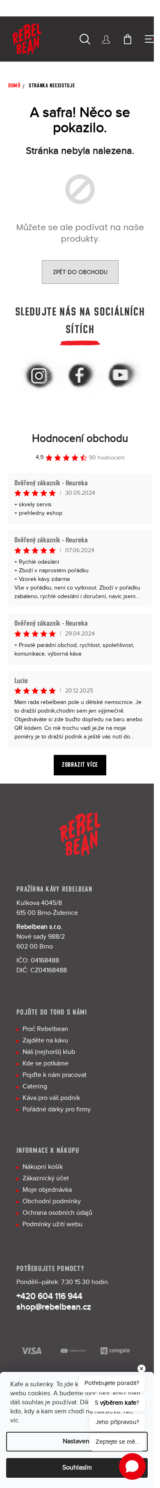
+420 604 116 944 (49, 1296)
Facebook (80, 375)
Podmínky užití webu (52, 1224)
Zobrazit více (80, 764)
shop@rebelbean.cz (53, 1307)
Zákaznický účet (46, 1178)
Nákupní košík (43, 1167)
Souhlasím (77, 1468)
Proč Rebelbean (45, 1029)
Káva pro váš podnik (51, 1098)
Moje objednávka (47, 1190)
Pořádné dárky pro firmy (57, 1109)
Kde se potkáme (46, 1063)
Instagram (38, 375)
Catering (35, 1086)
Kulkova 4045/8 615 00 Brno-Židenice (47, 908)
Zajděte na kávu (45, 1041)
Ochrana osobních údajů (57, 1213)
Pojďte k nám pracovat (55, 1075)
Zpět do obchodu (80, 272)
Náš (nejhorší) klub (49, 1052)
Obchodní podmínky (52, 1201)
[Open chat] (132, 1466)
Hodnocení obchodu (80, 438)
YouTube (121, 375)
